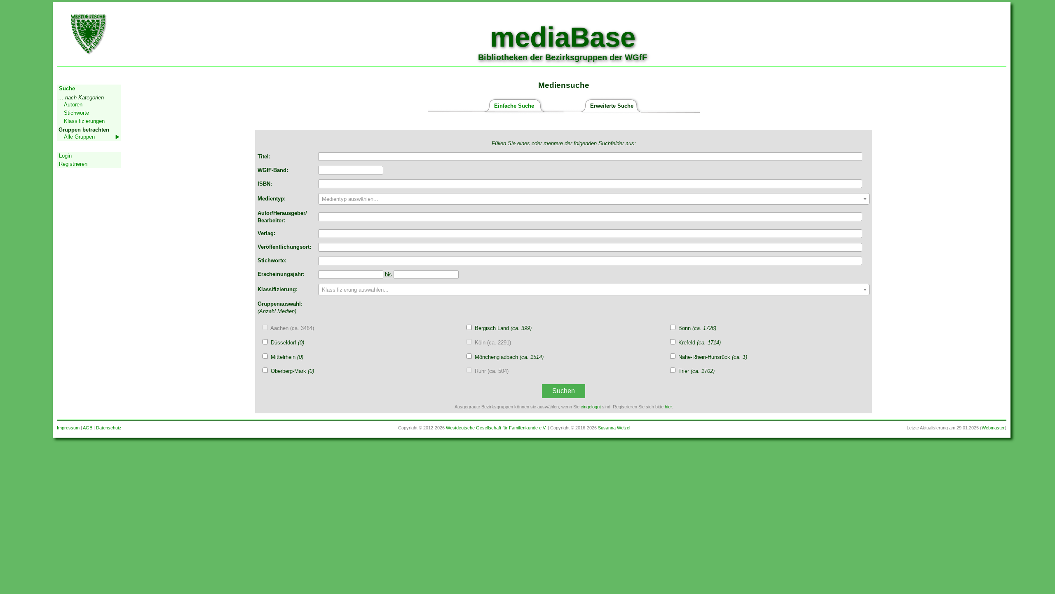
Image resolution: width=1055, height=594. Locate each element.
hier (668, 406)
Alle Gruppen (79, 137)
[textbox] (594, 199)
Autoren (73, 104)
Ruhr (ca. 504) (492, 371)
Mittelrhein (287, 357)
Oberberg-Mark (292, 371)
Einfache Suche (514, 106)
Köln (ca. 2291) (493, 342)
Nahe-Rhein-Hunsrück (712, 357)
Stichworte (76, 113)
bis (389, 274)
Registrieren (73, 164)
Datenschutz (109, 427)
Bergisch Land (503, 328)
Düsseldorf (287, 342)
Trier (696, 371)
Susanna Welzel (614, 427)
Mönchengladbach (509, 357)
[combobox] (594, 199)
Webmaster (993, 427)
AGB (87, 427)
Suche (67, 88)
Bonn (697, 328)
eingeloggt (591, 406)
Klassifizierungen (84, 121)
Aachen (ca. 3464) (292, 328)
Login (65, 156)
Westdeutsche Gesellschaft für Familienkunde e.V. (496, 427)
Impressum (68, 427)
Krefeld (699, 342)
